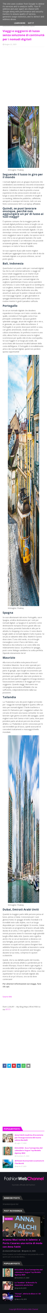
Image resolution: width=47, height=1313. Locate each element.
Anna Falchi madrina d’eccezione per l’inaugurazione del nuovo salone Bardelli (29, 1137)
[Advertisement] (23, 1099)
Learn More (19, 23)
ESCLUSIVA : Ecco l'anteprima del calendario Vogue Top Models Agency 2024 (29, 1150)
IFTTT (8, 1009)
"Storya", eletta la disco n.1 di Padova (28, 1294)
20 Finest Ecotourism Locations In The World (29, 1162)
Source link (7, 996)
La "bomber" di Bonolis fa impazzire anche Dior (26, 1283)
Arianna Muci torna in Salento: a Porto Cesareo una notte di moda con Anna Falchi (22, 1243)
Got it (31, 23)
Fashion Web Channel (30, 1309)
